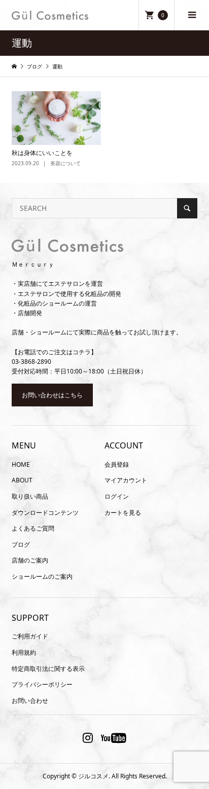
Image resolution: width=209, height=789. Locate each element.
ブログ (21, 544)
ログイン (116, 496)
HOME (21, 464)
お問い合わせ (30, 700)
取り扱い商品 (30, 496)
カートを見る (122, 512)
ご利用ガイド (30, 636)
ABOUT (22, 480)
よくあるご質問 (33, 528)
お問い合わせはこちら (52, 395)
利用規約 (24, 652)
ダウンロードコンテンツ (45, 512)
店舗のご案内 (30, 560)
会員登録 (116, 464)
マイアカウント (125, 480)
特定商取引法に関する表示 (48, 668)
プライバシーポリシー (42, 684)
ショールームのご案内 (42, 576)
